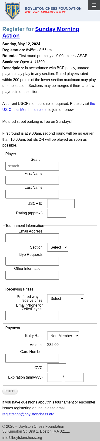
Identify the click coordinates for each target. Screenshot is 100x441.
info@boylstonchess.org (22, 438)
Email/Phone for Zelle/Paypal (29, 307)
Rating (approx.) (29, 213)
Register (10, 391)
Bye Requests (31, 254)
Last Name (34, 187)
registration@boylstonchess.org (28, 414)
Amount (36, 345)
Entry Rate (34, 336)
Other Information (28, 268)
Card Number (31, 352)
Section (36, 247)
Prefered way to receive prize (30, 298)
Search (37, 159)
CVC (38, 368)
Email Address (31, 231)
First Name (33, 173)
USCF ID (35, 203)
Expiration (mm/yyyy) (25, 377)
